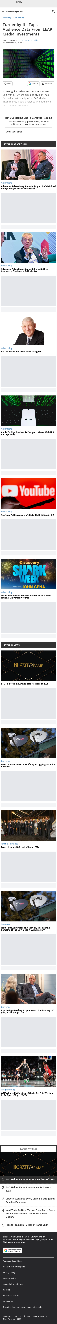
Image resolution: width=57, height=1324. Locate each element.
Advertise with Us (11, 1295)
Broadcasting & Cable (28, 40)
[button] (3, 11)
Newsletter (49, 83)
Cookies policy (9, 1278)
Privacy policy (9, 1272)
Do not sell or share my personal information (23, 1307)
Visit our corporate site (13, 1242)
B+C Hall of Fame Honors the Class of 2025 (30, 1179)
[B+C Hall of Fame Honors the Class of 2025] (28, 1168)
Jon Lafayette (11, 40)
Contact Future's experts (14, 1266)
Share (9, 83)
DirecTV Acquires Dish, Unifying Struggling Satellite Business (30, 1200)
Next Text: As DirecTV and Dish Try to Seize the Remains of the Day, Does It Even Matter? (30, 1213)
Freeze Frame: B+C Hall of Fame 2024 (27, 1225)
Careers (6, 1290)
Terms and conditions (13, 1261)
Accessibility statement (13, 1284)
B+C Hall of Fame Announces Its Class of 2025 (29, 1189)
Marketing (7, 17)
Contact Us (8, 1301)
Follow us (35, 83)
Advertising (19, 17)
